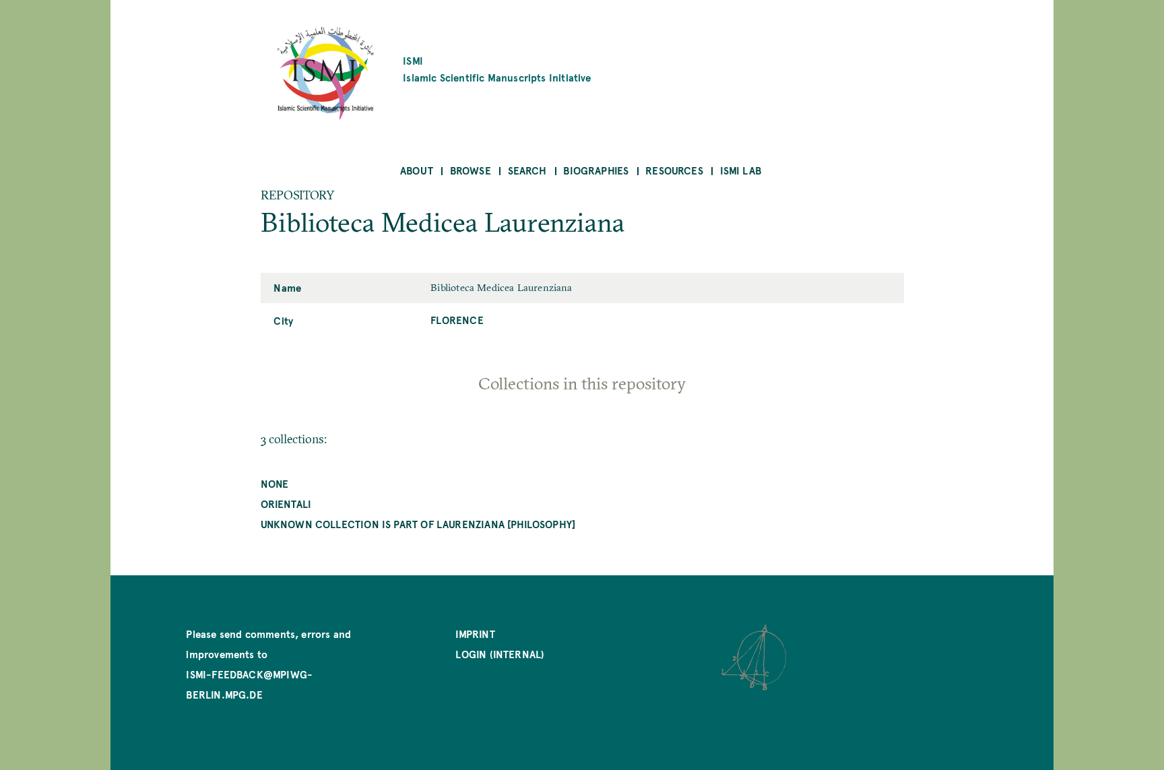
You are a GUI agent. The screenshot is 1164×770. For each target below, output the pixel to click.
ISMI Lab (740, 170)
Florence (456, 320)
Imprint (474, 634)
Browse (470, 170)
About (416, 170)
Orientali (286, 503)
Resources (674, 170)
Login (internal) (499, 654)
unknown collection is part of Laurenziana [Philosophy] (418, 524)
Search (527, 170)
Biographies (595, 170)
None (275, 483)
